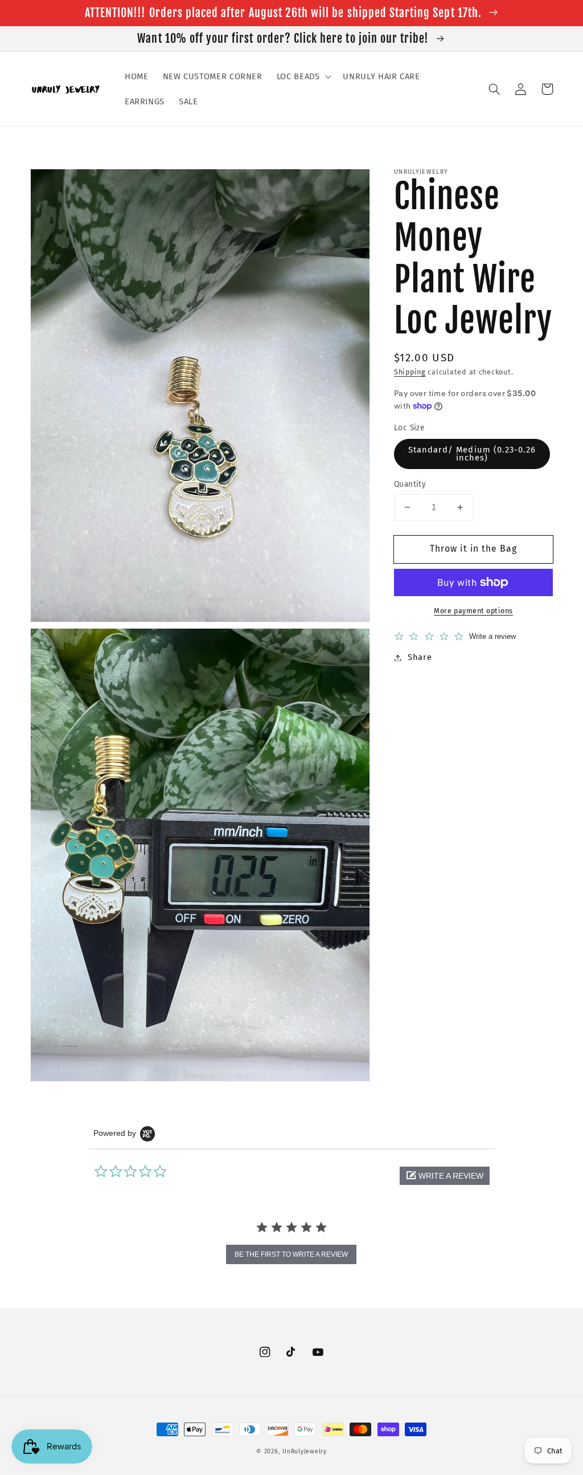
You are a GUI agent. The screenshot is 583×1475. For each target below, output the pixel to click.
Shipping (410, 372)
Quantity (410, 484)
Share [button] (420, 657)
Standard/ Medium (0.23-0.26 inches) (472, 454)
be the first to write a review (291, 1254)
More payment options (473, 610)
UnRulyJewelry (304, 1451)
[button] (302, 76)
